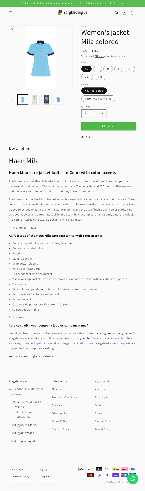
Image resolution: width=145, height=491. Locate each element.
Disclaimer (58, 405)
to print (39, 343)
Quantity (85, 106)
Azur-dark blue (94, 90)
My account (101, 389)
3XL (100, 76)
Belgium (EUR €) (21, 476)
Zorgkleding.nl (113, 482)
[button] (10, 13)
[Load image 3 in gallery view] (35, 100)
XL (129, 68)
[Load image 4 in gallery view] (46, 100)
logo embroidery (87, 338)
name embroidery (121, 338)
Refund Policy (102, 429)
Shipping (99, 56)
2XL (87, 76)
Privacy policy (59, 413)
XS (86, 68)
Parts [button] (88, 137)
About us (57, 389)
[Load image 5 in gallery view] (58, 100)
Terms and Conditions (64, 397)
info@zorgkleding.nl (22, 441)
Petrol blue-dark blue (98, 98)
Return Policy (59, 421)
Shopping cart (103, 397)
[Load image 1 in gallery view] (23, 100)
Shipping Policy (60, 429)
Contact (99, 405)
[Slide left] (13, 100)
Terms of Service (104, 421)
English (45, 476)
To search (100, 413)
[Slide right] (68, 100)
